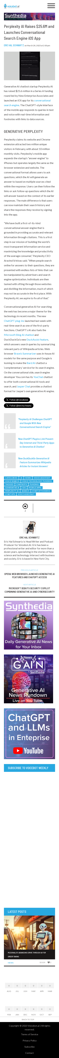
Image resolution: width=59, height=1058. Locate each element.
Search (25, 491)
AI (21, 478)
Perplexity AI (12, 491)
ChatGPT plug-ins (14, 320)
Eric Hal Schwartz (14, 45)
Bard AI (31, 362)
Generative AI (12, 488)
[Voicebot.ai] (23, 6)
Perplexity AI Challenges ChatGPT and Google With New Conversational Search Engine (35, 423)
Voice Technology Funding (37, 481)
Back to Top (28, 1019)
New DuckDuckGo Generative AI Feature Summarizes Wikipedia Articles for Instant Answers (34, 462)
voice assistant (26, 494)
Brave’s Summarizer (25, 353)
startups (10, 494)
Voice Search (12, 481)
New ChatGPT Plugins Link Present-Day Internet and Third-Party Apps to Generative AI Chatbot (36, 442)
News (28, 478)
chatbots (21, 484)
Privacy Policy (30, 1040)
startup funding (41, 491)
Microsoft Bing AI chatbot (19, 334)
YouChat (38, 376)
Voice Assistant (42, 478)
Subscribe (29, 1046)
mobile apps (35, 488)
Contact (29, 1052)
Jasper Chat (23, 386)
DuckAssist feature (37, 339)
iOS (24, 488)
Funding (34, 484)
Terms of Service (29, 1034)
